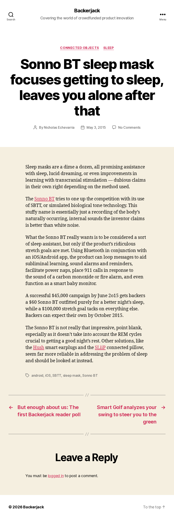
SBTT (56, 375)
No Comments (129, 127)
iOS (48, 375)
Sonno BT (44, 199)
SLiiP (100, 348)
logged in (56, 475)
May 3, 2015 (96, 127)
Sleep (108, 48)
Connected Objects (79, 48)
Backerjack (87, 10)
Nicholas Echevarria (59, 127)
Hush (38, 348)
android (37, 375)
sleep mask (72, 375)
